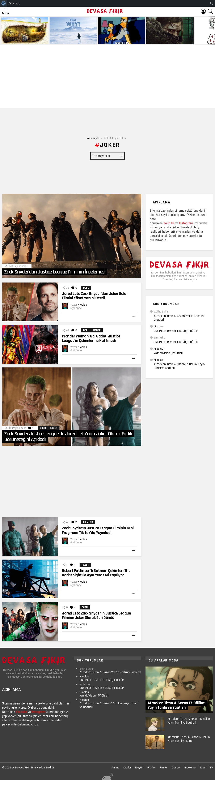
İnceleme (189, 767)
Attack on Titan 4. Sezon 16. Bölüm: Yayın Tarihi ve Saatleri (189, 721)
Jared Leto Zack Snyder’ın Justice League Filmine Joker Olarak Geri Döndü (96, 615)
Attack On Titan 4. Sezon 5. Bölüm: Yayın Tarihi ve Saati (189, 739)
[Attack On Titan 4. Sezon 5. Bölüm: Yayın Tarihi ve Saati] (155, 742)
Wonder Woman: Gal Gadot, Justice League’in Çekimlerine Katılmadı (91, 338)
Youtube (169, 223)
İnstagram (186, 223)
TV (211, 767)
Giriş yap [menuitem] (14, 3)
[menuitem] (3, 3)
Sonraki (213, 30)
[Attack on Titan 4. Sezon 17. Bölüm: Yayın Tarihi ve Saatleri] (179, 690)
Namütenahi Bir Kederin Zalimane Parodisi (21, 39)
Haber (97, 330)
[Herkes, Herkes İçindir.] (121, 30)
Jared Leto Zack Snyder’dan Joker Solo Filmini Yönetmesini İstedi (94, 296)
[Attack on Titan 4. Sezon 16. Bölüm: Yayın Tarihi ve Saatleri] (155, 724)
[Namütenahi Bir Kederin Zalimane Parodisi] (24, 30)
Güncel (176, 767)
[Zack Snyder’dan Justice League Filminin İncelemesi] (71, 236)
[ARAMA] (210, 11)
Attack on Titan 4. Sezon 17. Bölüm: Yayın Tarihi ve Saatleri (179, 366)
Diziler (127, 767)
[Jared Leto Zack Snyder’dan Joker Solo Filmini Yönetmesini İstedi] (30, 302)
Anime (115, 767)
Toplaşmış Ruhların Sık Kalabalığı (167, 40)
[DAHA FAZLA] (133, 316)
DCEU (86, 287)
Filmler (88, 522)
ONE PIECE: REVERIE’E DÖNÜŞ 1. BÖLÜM (176, 331)
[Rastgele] (107, 776)
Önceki (2, 30)
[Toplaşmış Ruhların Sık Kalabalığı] (169, 30)
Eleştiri (139, 767)
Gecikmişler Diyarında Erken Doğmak (72, 40)
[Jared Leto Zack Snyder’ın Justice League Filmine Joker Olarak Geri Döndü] (30, 621)
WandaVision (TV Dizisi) (168, 353)
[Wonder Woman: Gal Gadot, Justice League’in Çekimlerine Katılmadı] (30, 344)
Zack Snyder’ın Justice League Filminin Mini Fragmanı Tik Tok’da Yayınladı (98, 530)
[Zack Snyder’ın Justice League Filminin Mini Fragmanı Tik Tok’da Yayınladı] (30, 536)
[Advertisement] (107, 76)
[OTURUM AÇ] (203, 11)
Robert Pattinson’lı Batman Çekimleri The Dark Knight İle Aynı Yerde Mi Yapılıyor (96, 573)
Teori (203, 767)
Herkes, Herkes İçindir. (113, 40)
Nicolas (158, 326)
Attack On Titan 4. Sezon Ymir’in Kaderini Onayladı (179, 318)
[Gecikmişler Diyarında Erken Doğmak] (73, 30)
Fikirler (151, 767)
